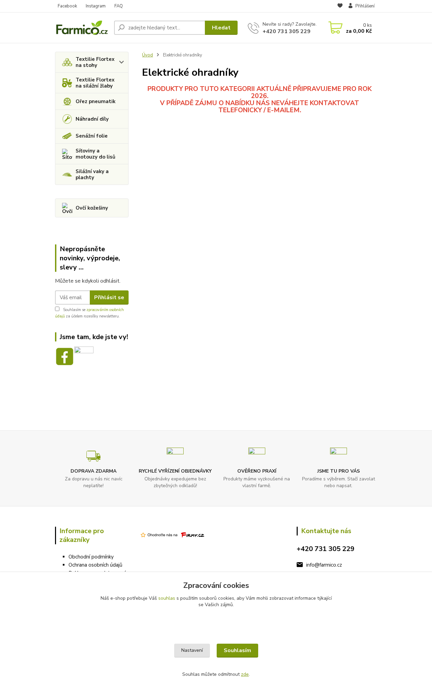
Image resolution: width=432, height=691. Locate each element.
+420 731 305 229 (286, 31)
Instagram (96, 6)
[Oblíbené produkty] (340, 6)
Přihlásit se (109, 297)
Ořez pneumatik (95, 101)
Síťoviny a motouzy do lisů (95, 153)
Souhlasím (237, 650)
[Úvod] (82, 27)
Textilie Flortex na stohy (95, 62)
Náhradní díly (92, 119)
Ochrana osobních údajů (95, 565)
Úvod (147, 55)
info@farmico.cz (324, 565)
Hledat (221, 27)
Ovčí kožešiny (92, 208)
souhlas (166, 598)
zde (245, 674)
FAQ (118, 6)
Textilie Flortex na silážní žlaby (95, 82)
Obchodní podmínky (91, 556)
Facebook (67, 6)
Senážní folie (92, 136)
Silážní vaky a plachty (92, 174)
